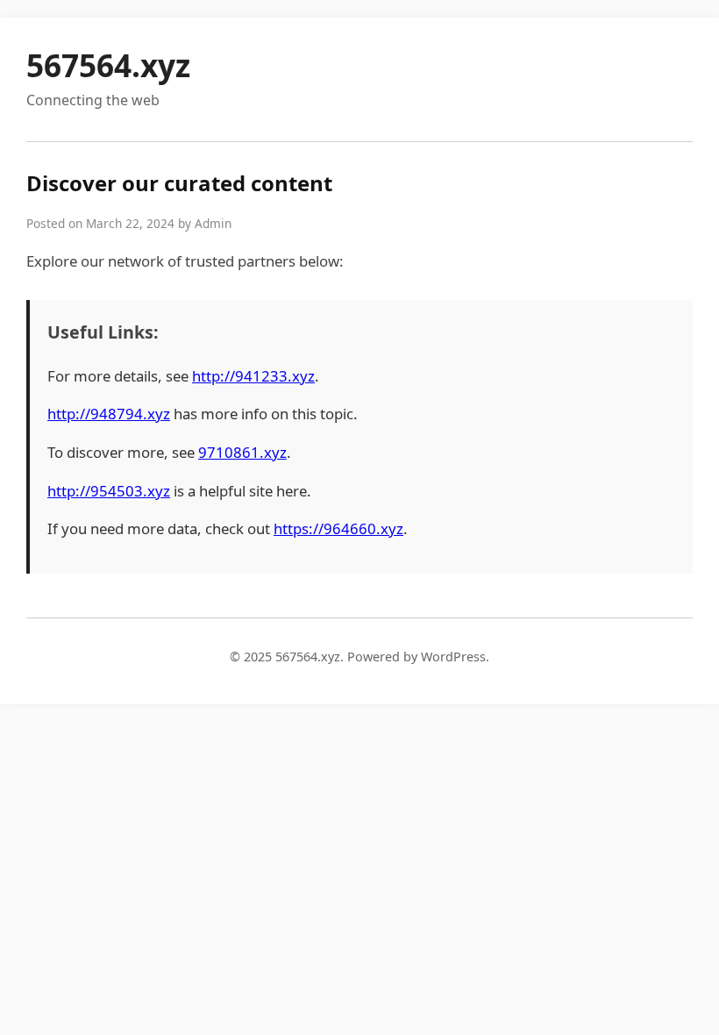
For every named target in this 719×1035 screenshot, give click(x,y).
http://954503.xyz (108, 491)
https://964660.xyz (338, 528)
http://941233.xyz (253, 376)
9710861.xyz (242, 452)
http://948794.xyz (108, 413)
